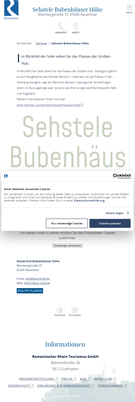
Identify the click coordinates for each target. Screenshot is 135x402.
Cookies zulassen (110, 223)
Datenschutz (19, 386)
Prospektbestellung (37, 379)
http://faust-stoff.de (37, 283)
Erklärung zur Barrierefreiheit (64, 386)
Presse (67, 379)
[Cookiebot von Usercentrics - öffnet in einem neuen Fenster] (115, 176)
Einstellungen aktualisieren (67, 245)
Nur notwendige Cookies (67, 223)
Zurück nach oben (67, 396)
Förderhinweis (111, 386)
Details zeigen (115, 213)
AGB (83, 379)
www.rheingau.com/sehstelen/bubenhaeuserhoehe (49, 105)
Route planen (30, 291)
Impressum (103, 379)
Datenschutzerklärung (89, 200)
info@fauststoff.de (37, 279)
